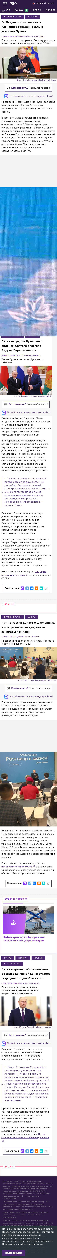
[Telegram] (27, 588)
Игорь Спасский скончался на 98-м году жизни (25, 1136)
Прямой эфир (45, 4)
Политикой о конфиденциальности (22, 1244)
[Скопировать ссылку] (46, 588)
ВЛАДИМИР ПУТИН (12, 16)
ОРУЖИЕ (38, 958)
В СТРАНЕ (32, 16)
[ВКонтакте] (31, 588)
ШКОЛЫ (31, 617)
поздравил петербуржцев (16, 867)
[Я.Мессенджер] (41, 588)
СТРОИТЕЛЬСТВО (12, 963)
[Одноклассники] (36, 588)
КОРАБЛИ (22, 958)
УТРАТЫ (7, 958)
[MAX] (22, 588)
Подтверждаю (13, 1253)
